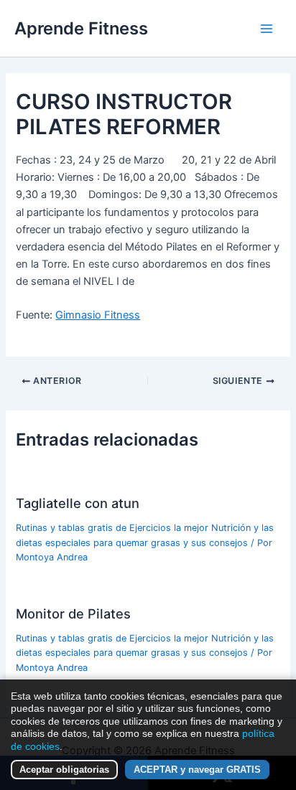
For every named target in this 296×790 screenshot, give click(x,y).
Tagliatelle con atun (77, 503)
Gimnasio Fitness (97, 315)
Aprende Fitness (81, 28)
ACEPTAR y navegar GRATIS (197, 769)
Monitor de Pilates (73, 613)
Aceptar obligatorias (64, 769)
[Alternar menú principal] (266, 29)
